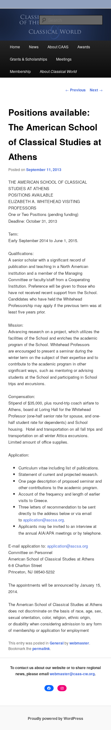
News (34, 46)
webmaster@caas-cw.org (72, 673)
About (58, 71)
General (57, 643)
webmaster (79, 643)
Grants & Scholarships (28, 59)
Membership (20, 71)
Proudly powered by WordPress (55, 718)
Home (15, 46)
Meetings (64, 59)
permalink (41, 648)
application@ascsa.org (43, 520)
